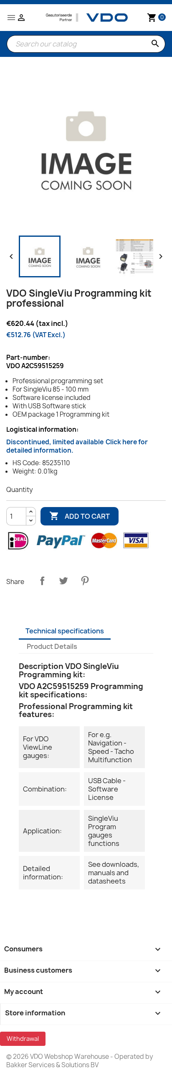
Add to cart (79, 516)
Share (42, 580)
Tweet (63, 580)
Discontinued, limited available (77, 446)
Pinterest (84, 580)
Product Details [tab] (52, 646)
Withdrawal (23, 1039)
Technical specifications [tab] (64, 630)
